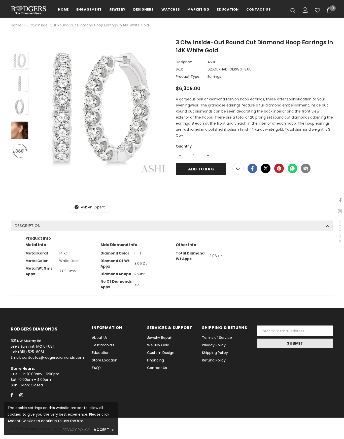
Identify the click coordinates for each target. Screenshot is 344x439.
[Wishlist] (238, 169)
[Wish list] (317, 10)
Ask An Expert (93, 207)
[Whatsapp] (292, 168)
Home (16, 25)
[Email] (306, 168)
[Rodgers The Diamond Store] (28, 10)
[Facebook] (252, 168)
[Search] (292, 10)
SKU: (179, 69)
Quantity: (184, 146)
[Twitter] (265, 168)
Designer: (184, 61)
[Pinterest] (279, 168)
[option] (100, 108)
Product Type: (188, 76)
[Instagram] (21, 394)
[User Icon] (305, 10)
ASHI (211, 61)
